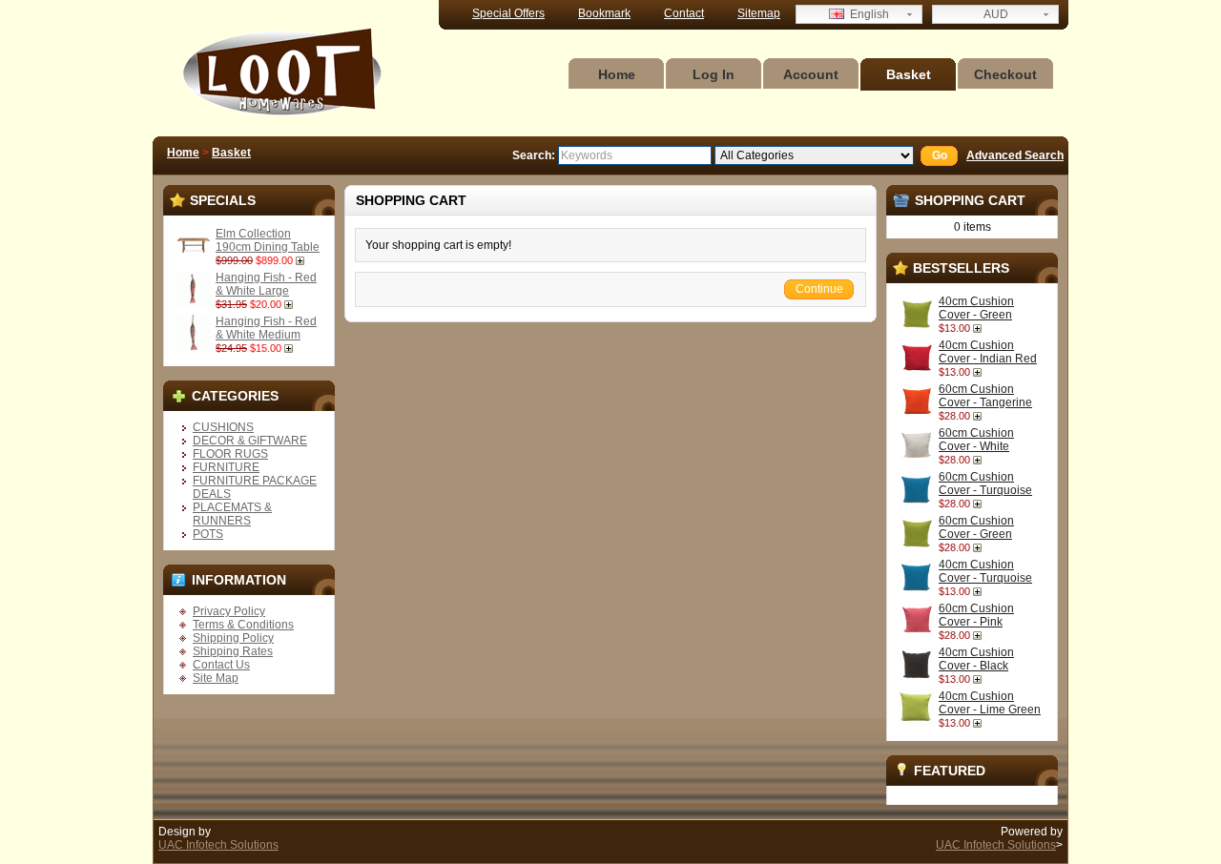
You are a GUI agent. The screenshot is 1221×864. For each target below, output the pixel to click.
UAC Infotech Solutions (218, 845)
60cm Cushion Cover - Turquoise (985, 483)
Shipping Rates (233, 651)
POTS (208, 534)
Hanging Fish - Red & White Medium (266, 328)
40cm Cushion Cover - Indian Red (988, 352)
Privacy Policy (229, 611)
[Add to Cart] (302, 260)
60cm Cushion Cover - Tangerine (985, 395)
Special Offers (508, 13)
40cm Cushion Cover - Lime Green (990, 702)
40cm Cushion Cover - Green (976, 308)
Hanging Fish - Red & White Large (266, 284)
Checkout (1005, 74)
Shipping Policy (233, 638)
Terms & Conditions (243, 624)
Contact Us (221, 664)
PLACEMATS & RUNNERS (232, 514)
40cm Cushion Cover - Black (976, 659)
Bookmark (604, 13)
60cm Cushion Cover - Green (976, 527)
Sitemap (758, 13)
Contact (684, 13)
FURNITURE (226, 467)
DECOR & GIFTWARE (250, 440)
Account (810, 74)
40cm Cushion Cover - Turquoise (985, 571)
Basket (908, 74)
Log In (714, 74)
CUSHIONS (223, 427)
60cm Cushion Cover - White (976, 439)
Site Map (215, 678)
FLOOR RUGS (230, 454)
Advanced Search (1015, 155)
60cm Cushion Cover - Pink (976, 615)
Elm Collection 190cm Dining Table (268, 240)
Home (616, 74)
